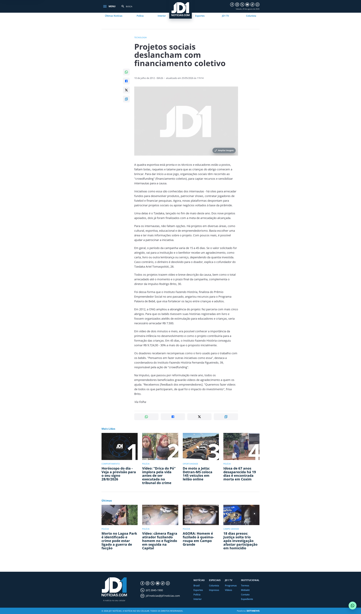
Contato (245, 594)
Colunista (251, 15)
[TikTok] (252, 4)
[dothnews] (253, 611)
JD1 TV (225, 15)
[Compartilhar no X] (126, 90)
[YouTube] (247, 4)
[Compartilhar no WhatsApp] (126, 72)
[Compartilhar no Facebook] (126, 81)
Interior (162, 15)
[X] (242, 4)
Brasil (196, 585)
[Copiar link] (126, 99)
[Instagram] (237, 4)
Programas (231, 585)
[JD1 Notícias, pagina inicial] (114, 586)
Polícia (140, 15)
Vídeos (228, 590)
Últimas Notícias (113, 15)
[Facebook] (232, 4)
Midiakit (245, 590)
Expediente (247, 599)
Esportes (200, 15)
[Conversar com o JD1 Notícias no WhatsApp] (352, 605)
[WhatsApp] (257, 4)
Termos (245, 585)
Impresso (214, 590)
